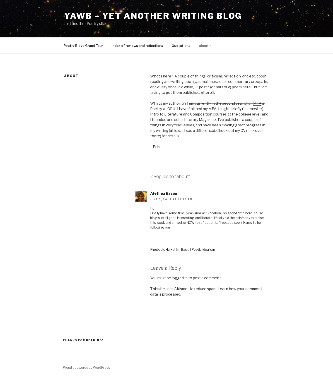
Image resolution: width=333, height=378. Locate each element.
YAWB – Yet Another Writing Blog (153, 16)
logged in (180, 278)
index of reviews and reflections (137, 46)
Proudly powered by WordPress (86, 367)
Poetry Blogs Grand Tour (83, 46)
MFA (257, 103)
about (204, 46)
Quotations (181, 46)
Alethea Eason (163, 193)
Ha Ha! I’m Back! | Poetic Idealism (190, 249)
